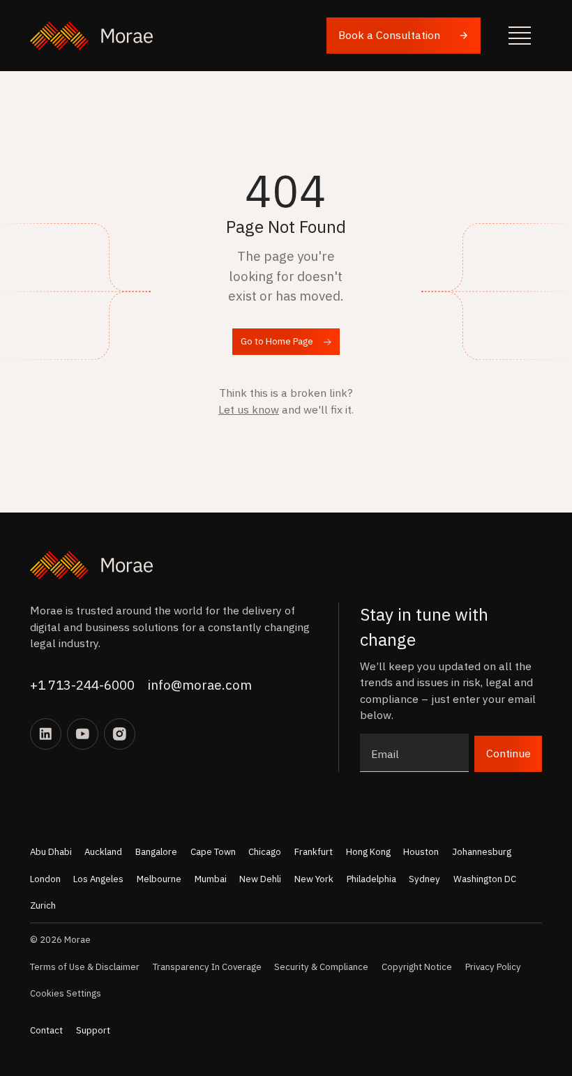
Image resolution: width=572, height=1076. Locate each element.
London (45, 879)
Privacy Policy (493, 967)
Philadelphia (371, 879)
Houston (421, 852)
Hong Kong (368, 852)
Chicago (264, 852)
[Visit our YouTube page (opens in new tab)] (82, 734)
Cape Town (213, 852)
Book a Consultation (389, 35)
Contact (46, 1030)
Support (93, 1030)
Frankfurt (313, 852)
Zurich (43, 905)
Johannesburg (481, 852)
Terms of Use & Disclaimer (85, 967)
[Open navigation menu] (519, 35)
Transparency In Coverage (207, 967)
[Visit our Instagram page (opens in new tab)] (119, 734)
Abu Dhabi (51, 852)
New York (313, 879)
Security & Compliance (321, 967)
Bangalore (156, 852)
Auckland (103, 852)
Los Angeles (98, 879)
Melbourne (159, 879)
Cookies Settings (65, 993)
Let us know (248, 409)
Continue (508, 753)
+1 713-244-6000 (82, 684)
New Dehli (260, 879)
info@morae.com (200, 684)
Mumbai (211, 879)
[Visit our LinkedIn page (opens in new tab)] (45, 734)
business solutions (132, 627)
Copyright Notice (417, 967)
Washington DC (484, 879)
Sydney (424, 879)
